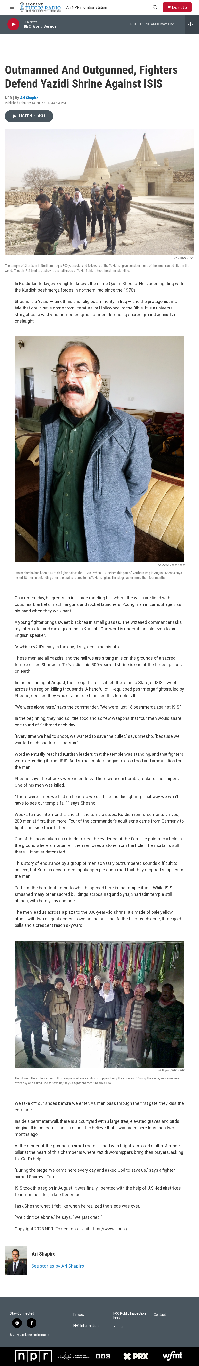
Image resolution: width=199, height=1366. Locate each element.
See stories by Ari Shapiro (58, 1266)
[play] (13, 24)
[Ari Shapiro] (16, 1260)
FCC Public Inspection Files (129, 1315)
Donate (179, 7)
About (118, 1327)
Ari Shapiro (29, 97)
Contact (160, 1315)
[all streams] (192, 24)
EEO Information (86, 1326)
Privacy (78, 1315)
